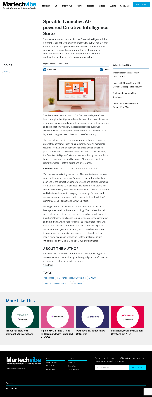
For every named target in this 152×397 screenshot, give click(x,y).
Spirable (78, 283)
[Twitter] (8, 388)
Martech (46, 6)
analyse (92, 278)
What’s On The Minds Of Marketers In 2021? (75, 168)
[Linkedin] (13, 388)
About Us (71, 359)
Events (113, 6)
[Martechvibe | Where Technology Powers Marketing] (20, 5)
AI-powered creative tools (71, 278)
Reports (90, 6)
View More (48, 265)
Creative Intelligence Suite (57, 283)
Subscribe (141, 5)
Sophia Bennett (49, 64)
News (79, 6)
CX (56, 6)
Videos (102, 6)
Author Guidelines (74, 370)
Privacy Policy (51, 370)
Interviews (67, 6)
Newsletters (72, 366)
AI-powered (49, 278)
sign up (138, 368)
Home (48, 359)
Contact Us (71, 362)
